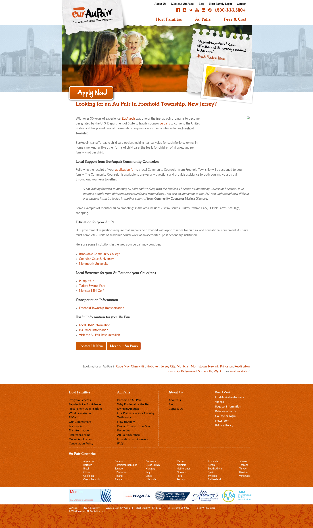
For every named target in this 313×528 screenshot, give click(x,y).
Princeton (226, 366)
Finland (118, 476)
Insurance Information (93, 330)
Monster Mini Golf (91, 290)
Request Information (228, 406)
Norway (181, 472)
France (118, 479)
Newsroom (222, 420)
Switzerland (214, 479)
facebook (178, 10)
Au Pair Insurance (128, 434)
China (86, 472)
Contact (241, 3)
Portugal (181, 479)
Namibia (181, 465)
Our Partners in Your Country (136, 413)
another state (238, 371)
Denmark (119, 461)
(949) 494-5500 (153, 508)
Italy (148, 472)
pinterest (210, 10)
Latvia (149, 476)
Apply (91, 93)
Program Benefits (80, 400)
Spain (211, 472)
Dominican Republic (125, 465)
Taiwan (243, 461)
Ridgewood (189, 371)
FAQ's (72, 417)
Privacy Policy (224, 425)
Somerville (205, 371)
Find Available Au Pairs (229, 397)
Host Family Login (220, 3)
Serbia (211, 465)
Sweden (212, 476)
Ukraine (243, 472)
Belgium (87, 465)
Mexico (181, 461)
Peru (179, 476)
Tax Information (79, 430)
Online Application (81, 439)
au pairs (165, 123)
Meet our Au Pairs (182, 3)
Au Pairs (203, 19)
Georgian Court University (96, 258)
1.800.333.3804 (230, 10)
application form (126, 169)
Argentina (88, 461)
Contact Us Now (91, 346)
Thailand (244, 465)
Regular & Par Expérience (85, 404)
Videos (219, 401)
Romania (213, 461)
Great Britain (153, 465)
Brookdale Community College (99, 253)
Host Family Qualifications (85, 408)
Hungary (150, 468)
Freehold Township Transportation (101, 307)
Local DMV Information (94, 325)
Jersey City (168, 366)
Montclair (183, 366)
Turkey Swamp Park (92, 285)
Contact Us (176, 408)
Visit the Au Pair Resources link (99, 334)
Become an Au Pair (129, 400)
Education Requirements (132, 439)
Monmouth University (93, 263)
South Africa (215, 468)
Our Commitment (80, 421)
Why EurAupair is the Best (134, 404)
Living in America (128, 408)
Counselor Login (225, 416)
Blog (201, 3)
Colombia (88, 476)
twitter (191, 10)
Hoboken (153, 366)
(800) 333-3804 (183, 508)
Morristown (199, 366)
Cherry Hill (138, 366)
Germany (151, 461)
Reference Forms (79, 434)
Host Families (169, 19)
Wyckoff (220, 371)
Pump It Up (86, 280)
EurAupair (128, 118)
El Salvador (120, 472)
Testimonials (76, 426)
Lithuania (151, 479)
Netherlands (183, 468)
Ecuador (119, 468)
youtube (197, 10)
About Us (160, 3)
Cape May (123, 366)
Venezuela (244, 476)
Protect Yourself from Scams (135, 426)
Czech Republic (91, 479)
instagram (184, 10)
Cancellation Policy (81, 443)
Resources (123, 430)
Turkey (243, 468)
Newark (213, 366)
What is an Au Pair (81, 413)
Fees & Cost (235, 19)
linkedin (203, 10)
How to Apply (126, 421)
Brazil (86, 468)
